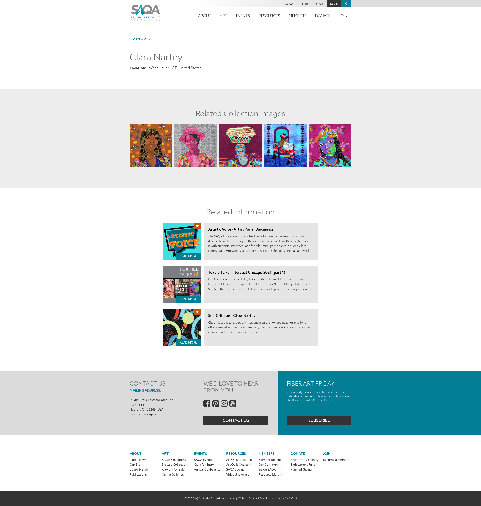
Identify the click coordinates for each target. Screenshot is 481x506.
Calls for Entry (204, 464)
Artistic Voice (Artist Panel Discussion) (242, 229)
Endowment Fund (303, 464)
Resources (269, 15)
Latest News (138, 460)
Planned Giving (301, 469)
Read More (188, 256)
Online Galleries (173, 474)
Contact (289, 3)
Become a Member (336, 460)
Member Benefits (270, 460)
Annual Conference (207, 469)
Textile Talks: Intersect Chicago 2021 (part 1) (246, 272)
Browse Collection (174, 464)
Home (135, 38)
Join (343, 15)
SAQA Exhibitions (174, 460)
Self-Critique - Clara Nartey (232, 315)
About (204, 15)
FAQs (319, 3)
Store (305, 3)
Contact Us (236, 420)
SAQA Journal (235, 469)
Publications (138, 474)
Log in (334, 3)
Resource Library (270, 474)
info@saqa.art (149, 414)
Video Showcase (237, 474)
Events (243, 15)
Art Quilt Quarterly (239, 464)
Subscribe (319, 420)
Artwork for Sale (173, 469)
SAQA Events (203, 460)
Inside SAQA (267, 469)
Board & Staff (139, 469)
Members (297, 15)
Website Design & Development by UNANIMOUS (267, 498)
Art (223, 15)
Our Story (136, 464)
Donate (322, 15)
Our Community (270, 464)
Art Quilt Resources (239, 460)
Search (346, 3)
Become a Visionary (304, 460)
